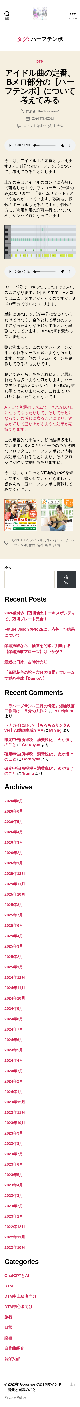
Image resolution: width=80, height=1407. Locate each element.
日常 (8, 1327)
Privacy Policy (15, 1397)
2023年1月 (13, 1216)
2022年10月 (14, 1247)
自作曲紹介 (14, 1348)
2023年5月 (13, 1175)
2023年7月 (13, 1154)
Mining (55, 730)
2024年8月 (13, 1019)
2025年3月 (13, 946)
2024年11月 (14, 988)
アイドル (36, 540)
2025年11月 (14, 884)
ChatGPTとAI (16, 1275)
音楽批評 (12, 1358)
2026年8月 (13, 801)
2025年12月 (14, 873)
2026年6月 (13, 811)
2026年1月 (13, 863)
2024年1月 (13, 1091)
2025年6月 (13, 925)
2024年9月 (13, 1008)
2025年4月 (13, 936)
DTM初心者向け (18, 1306)
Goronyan (31, 745)
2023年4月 (13, 1185)
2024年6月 (13, 1040)
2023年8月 (13, 1143)
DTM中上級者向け (20, 1296)
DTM (40, 61)
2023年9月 (13, 1133)
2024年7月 (13, 1029)
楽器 (8, 1338)
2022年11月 (14, 1237)
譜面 (56, 545)
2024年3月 (13, 1071)
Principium (63, 711)
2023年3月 (13, 1195)
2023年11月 (14, 1112)
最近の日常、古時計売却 (25, 662)
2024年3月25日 (43, 118)
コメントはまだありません (43, 126)
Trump (28, 773)
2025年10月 (14, 894)
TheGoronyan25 (48, 111)
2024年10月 (14, 998)
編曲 (48, 545)
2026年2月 (13, 853)
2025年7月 (13, 915)
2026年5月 (13, 821)
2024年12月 (14, 977)
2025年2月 (13, 956)
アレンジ (51, 540)
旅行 (8, 1317)
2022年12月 (14, 1226)
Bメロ (15, 540)
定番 (40, 545)
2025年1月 (13, 967)
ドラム (64, 540)
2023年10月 (14, 1123)
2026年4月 (13, 832)
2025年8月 (13, 904)
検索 (7, 567)
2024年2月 (13, 1081)
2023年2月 (13, 1206)
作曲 (32, 545)
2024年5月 (13, 1050)
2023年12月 (14, 1102)
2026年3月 (13, 842)
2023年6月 (13, 1164)
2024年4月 (13, 1060)
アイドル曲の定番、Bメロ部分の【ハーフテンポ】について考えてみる (40, 86)
